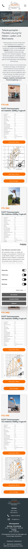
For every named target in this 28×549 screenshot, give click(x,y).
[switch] (24, 275)
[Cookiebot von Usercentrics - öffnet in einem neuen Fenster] (20, 245)
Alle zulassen (14, 294)
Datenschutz (18, 541)
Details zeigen (19, 290)
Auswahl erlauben (14, 299)
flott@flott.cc (15, 519)
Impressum (10, 541)
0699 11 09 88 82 (15, 516)
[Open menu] (25, 6)
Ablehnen (14, 303)
